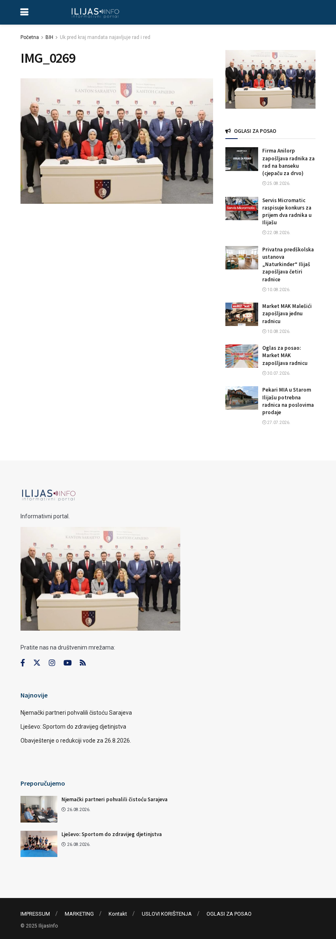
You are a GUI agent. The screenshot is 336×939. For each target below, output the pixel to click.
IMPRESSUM (35, 914)
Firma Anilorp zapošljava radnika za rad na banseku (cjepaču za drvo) (288, 162)
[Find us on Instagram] (52, 663)
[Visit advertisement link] (270, 79)
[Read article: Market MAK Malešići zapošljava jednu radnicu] (241, 314)
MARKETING (79, 914)
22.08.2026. (278, 232)
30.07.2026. (278, 373)
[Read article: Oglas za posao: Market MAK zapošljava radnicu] (241, 356)
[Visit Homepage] (95, 12)
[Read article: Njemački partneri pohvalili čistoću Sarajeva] (38, 809)
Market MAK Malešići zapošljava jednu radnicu (287, 313)
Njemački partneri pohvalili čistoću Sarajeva (76, 712)
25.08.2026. (278, 183)
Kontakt (118, 914)
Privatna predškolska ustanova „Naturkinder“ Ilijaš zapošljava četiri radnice (288, 264)
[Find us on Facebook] (22, 663)
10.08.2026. (278, 289)
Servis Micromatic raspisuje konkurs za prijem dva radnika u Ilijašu (286, 211)
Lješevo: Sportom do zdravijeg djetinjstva (73, 726)
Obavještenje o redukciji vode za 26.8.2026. (75, 740)
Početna (29, 37)
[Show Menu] (24, 12)
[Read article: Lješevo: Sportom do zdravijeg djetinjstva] (38, 844)
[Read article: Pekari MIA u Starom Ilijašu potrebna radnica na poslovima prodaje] (241, 398)
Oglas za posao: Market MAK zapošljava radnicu (284, 355)
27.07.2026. (278, 422)
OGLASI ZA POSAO (229, 914)
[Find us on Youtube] (68, 663)
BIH (49, 37)
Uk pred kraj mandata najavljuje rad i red (105, 37)
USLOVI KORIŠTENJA (167, 914)
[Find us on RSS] (83, 663)
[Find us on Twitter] (37, 663)
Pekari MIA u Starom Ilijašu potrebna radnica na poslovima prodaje (288, 401)
